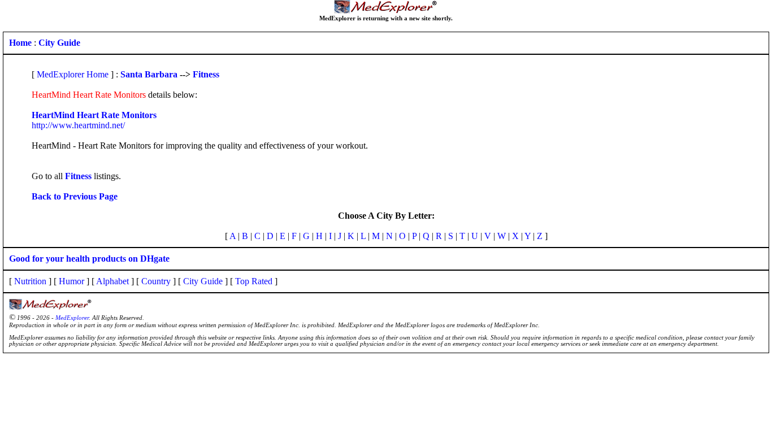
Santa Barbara (148, 74)
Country (156, 281)
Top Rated (253, 281)
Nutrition (30, 281)
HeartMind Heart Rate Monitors (94, 115)
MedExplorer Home (73, 74)
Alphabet (112, 281)
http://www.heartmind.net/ (78, 125)
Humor (71, 281)
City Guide (203, 281)
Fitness (206, 74)
